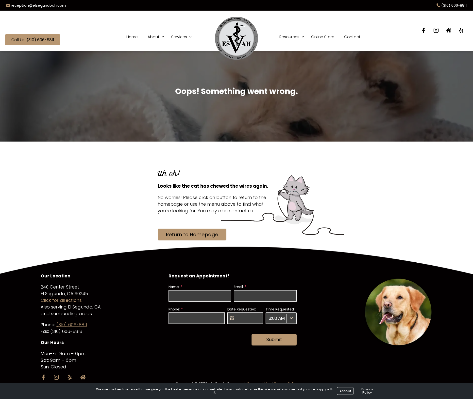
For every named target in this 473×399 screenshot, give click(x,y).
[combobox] (281, 318)
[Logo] (236, 33)
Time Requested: (280, 309)
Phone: (176, 309)
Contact (352, 37)
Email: (240, 286)
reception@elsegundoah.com (38, 5)
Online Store (322, 37)
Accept (345, 391)
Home (132, 37)
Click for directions (61, 300)
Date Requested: (241, 309)
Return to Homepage (192, 234)
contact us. (241, 211)
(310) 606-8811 (454, 5)
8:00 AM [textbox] (277, 318)
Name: (175, 286)
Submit (274, 339)
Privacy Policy (367, 391)
